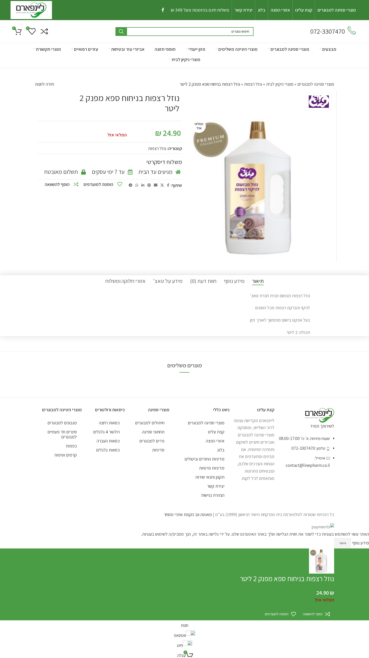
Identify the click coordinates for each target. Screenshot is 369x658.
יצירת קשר (215, 486)
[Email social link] (155, 185)
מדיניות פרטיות (211, 468)
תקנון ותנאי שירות (209, 477)
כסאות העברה (108, 441)
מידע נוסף (360, 542)
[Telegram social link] (130, 185)
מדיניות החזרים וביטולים (204, 459)
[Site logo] (31, 10)
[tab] (258, 281)
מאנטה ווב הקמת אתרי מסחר (188, 514)
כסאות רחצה (109, 423)
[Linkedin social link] (143, 185)
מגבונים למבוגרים (62, 423)
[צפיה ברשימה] (44, 31)
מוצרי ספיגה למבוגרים (315, 84)
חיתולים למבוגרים (149, 423)
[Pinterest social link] (149, 185)
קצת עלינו (216, 432)
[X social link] (162, 185)
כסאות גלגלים (108, 450)
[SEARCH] (121, 31)
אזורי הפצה (215, 441)
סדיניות (158, 450)
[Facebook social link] (163, 10)
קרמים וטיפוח (66, 455)
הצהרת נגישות (212, 495)
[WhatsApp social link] (137, 185)
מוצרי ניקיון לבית (279, 84)
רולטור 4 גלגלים (106, 432)
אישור (342, 543)
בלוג (220, 450)
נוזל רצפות (253, 84)
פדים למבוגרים (151, 441)
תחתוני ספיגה (153, 432)
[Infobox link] (333, 31)
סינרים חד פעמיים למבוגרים (62, 434)
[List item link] (304, 454)
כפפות (71, 446)
